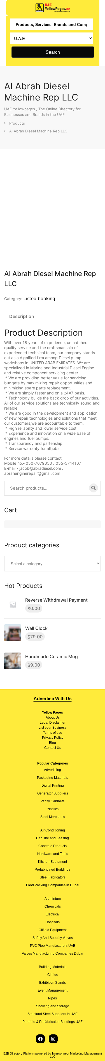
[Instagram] (53, 1038)
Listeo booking (39, 298)
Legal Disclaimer (53, 723)
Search (53, 52)
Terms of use (52, 733)
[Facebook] (40, 1038)
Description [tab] (21, 316)
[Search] (93, 487)
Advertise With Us (53, 698)
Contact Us (52, 748)
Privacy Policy (52, 738)
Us (57, 717)
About (50, 717)
